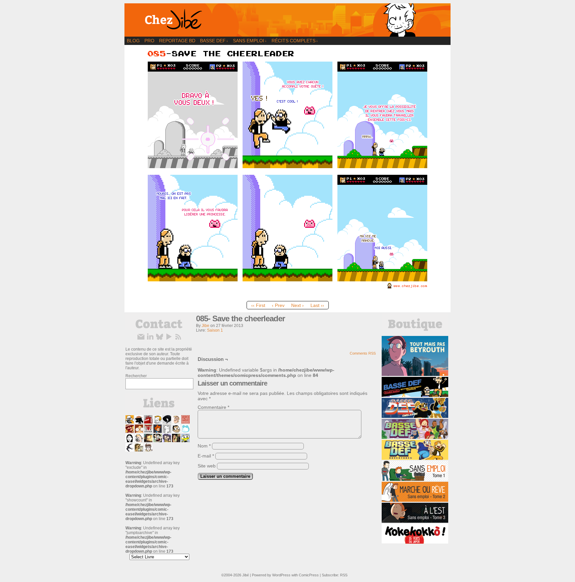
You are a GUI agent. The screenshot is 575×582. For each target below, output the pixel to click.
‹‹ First (258, 305)
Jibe (205, 325)
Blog (133, 40)
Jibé (245, 575)
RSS (343, 575)
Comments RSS (363, 353)
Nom (204, 445)
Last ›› (317, 305)
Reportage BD (177, 40)
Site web (207, 465)
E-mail (206, 455)
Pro (149, 40)
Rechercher (136, 376)
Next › (297, 305)
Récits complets (295, 40)
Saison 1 (215, 330)
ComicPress (309, 575)
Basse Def (214, 40)
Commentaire (213, 407)
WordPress (281, 575)
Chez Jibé (287, 20)
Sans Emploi (250, 40)
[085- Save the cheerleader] (287, 296)
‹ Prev (278, 305)
